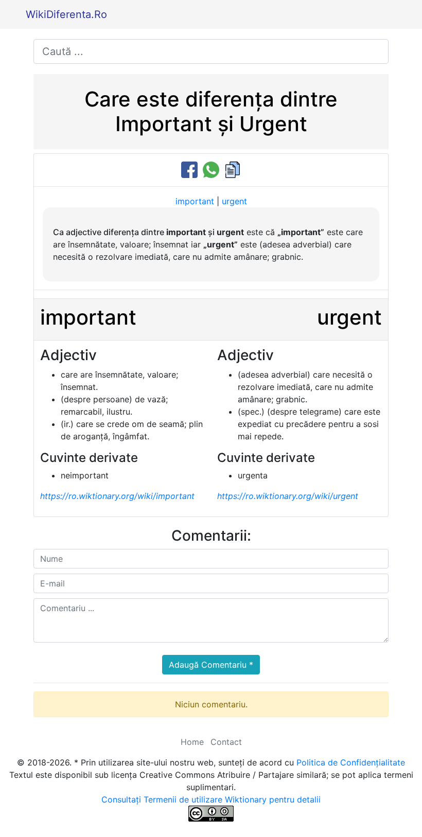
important (194, 201)
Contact (226, 742)
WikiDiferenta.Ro (66, 14)
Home (192, 742)
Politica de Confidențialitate (350, 762)
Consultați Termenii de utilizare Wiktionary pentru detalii (211, 799)
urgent (234, 201)
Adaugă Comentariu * (211, 665)
